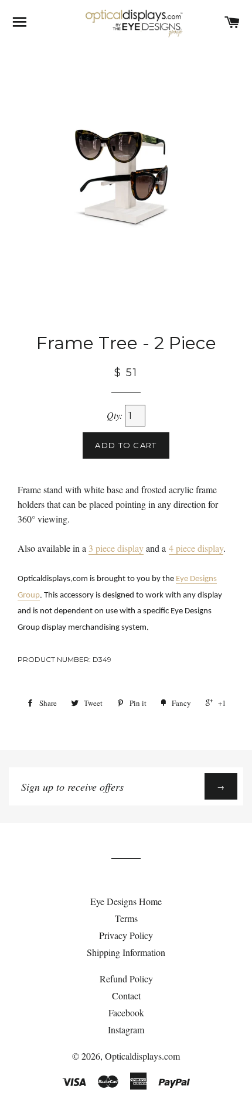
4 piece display (196, 548)
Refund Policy (126, 978)
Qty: (116, 415)
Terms (126, 918)
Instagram (126, 1029)
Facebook (126, 1012)
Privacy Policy (126, 935)
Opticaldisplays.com (142, 1056)
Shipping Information (126, 952)
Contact (126, 995)
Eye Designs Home (126, 901)
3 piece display (116, 548)
